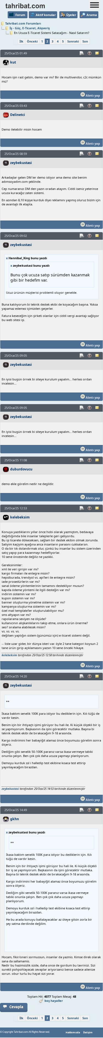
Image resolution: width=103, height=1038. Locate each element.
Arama (92, 15)
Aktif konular (46, 15)
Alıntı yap (92, 95)
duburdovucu (21, 469)
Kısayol (82, 53)
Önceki (32, 41)
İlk (21, 41)
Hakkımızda (73, 1032)
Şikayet (90, 53)
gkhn (14, 819)
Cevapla (16, 1006)
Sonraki (73, 41)
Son (85, 41)
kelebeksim (20, 517)
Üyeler (71, 15)
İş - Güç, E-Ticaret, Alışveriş (30, 28)
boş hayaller (53, 1001)
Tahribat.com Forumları (23, 23)
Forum (20, 15)
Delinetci (17, 114)
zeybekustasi (21, 162)
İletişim (88, 1032)
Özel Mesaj (97, 53)
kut (13, 62)
